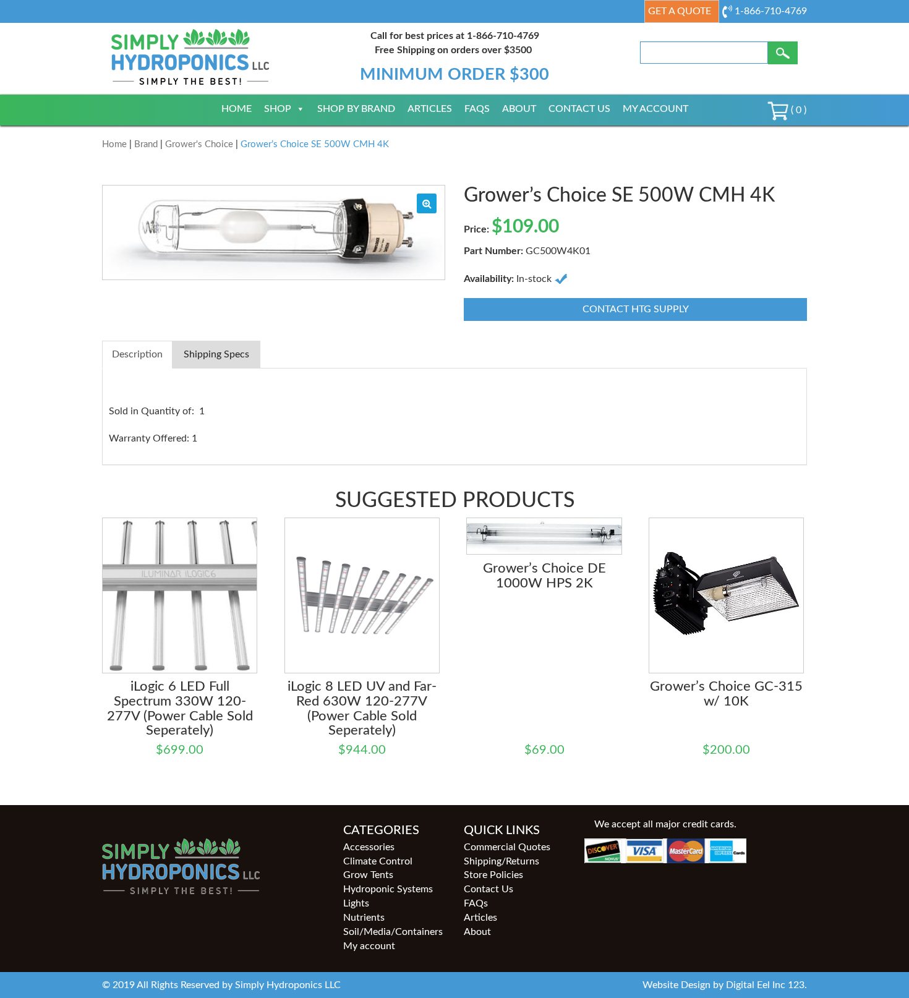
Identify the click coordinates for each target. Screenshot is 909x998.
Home (236, 109)
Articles (430, 109)
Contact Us (579, 109)
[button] (427, 203)
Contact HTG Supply (636, 309)
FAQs (477, 109)
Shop (277, 109)
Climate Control (377, 861)
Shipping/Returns (501, 861)
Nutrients (364, 918)
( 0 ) (797, 110)
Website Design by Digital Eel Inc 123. (724, 985)
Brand (146, 144)
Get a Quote (679, 11)
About (519, 109)
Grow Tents (368, 875)
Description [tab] (137, 354)
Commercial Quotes (507, 847)
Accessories (369, 847)
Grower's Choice (199, 144)
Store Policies (493, 875)
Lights (356, 903)
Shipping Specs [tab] (216, 354)
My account (655, 109)
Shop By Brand (356, 109)
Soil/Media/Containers (393, 932)
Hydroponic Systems (388, 889)
